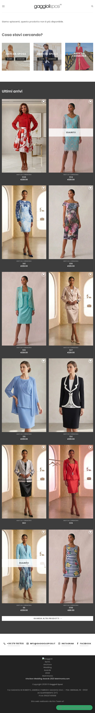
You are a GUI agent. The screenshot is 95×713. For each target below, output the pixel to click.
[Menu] (3, 6)
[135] (24, 395)
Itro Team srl (58, 701)
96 (24, 608)
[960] (24, 482)
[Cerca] (92, 6)
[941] (24, 222)
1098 (71, 608)
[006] (71, 482)
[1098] (71, 566)
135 (24, 436)
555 (24, 350)
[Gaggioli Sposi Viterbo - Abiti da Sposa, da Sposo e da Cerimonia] (47, 6)
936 (71, 264)
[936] (71, 222)
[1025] (24, 136)
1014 (71, 177)
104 (70, 436)
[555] (24, 309)
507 (71, 350)
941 (24, 264)
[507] (71, 309)
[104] (71, 395)
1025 (24, 177)
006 (71, 523)
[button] (74, 707)
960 (24, 523)
